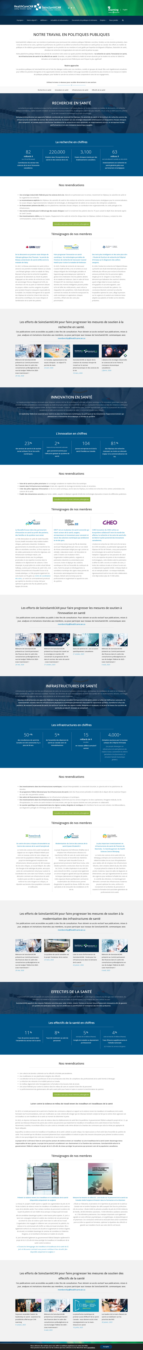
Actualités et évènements (59, 20)
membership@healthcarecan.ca (71, 338)
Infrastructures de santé (80, 90)
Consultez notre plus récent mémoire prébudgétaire (71, 224)
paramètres (91, 1348)
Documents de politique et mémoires (84, 20)
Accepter (106, 1347)
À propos (20, 20)
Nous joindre (113, 20)
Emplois (102, 20)
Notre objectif (31, 20)
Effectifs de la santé (98, 90)
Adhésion (43, 20)
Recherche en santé (44, 90)
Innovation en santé (61, 90)
